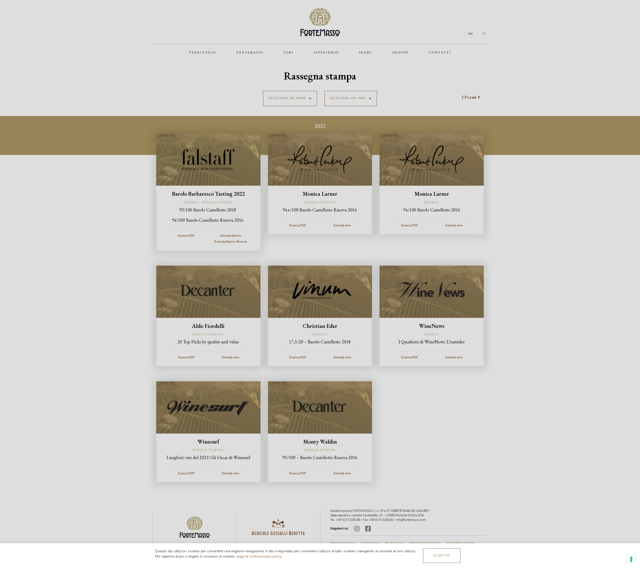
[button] (441, 555)
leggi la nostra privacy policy (259, 556)
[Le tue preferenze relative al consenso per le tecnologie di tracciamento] (631, 559)
